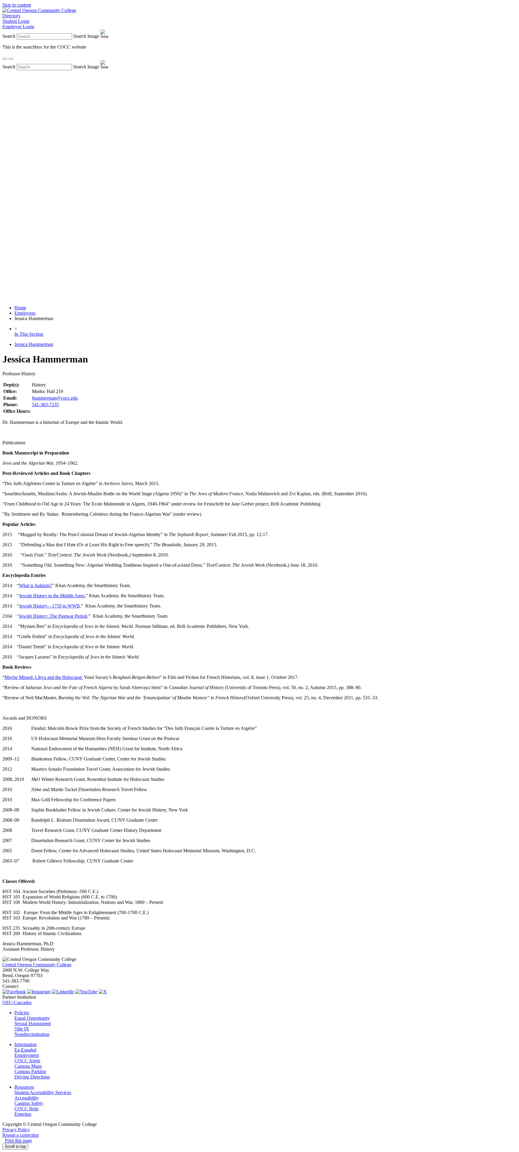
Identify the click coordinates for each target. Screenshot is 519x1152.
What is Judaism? (35, 585)
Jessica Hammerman (33, 344)
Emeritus (22, 1114)
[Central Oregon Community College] (39, 10)
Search (8, 36)
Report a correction (20, 1135)
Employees (24, 313)
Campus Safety (28, 1103)
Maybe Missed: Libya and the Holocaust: (44, 677)
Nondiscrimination (32, 1034)
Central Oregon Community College (36, 964)
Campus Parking (30, 1071)
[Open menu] (10, 59)
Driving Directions (32, 1076)
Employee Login (18, 26)
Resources (24, 1087)
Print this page (18, 1140)
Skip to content (16, 5)
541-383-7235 (45, 404)
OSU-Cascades (17, 1002)
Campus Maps (28, 1066)
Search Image (86, 36)
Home (20, 307)
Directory (11, 15)
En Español (25, 1049)
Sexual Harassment (32, 1023)
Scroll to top (15, 1146)
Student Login (15, 21)
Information (25, 1044)
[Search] (4, 59)
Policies (21, 1012)
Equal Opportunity (32, 1018)
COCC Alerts (27, 1060)
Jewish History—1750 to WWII (49, 605)
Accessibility (26, 1097)
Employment (26, 1055)
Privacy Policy (16, 1129)
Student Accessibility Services (42, 1092)
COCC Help (26, 1108)
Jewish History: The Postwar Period (53, 616)
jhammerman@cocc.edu (55, 397)
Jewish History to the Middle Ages (51, 595)
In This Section (28, 334)
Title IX (21, 1028)
